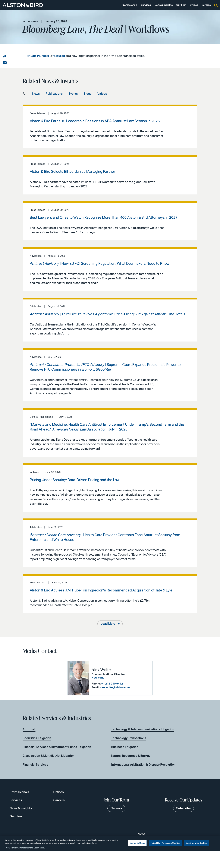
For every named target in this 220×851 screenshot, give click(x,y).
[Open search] (216, 5)
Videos (102, 93)
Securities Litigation (37, 738)
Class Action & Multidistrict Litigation (49, 755)
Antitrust (29, 729)
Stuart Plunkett (38, 55)
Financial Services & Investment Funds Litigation (57, 747)
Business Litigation (124, 747)
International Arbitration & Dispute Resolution (143, 764)
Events (73, 93)
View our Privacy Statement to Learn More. (25, 848)
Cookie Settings (137, 843)
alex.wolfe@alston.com (115, 687)
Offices (194, 5)
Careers (206, 5)
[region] (110, 843)
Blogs (87, 93)
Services (146, 5)
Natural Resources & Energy (130, 755)
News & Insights (163, 5)
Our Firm (181, 5)
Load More (108, 623)
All (24, 93)
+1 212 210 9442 (112, 683)
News (36, 93)
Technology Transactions (128, 738)
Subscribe (183, 808)
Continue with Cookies (196, 843)
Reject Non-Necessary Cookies (165, 843)
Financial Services (35, 764)
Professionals (129, 5)
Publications (54, 93)
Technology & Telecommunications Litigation (142, 729)
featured (59, 55)
